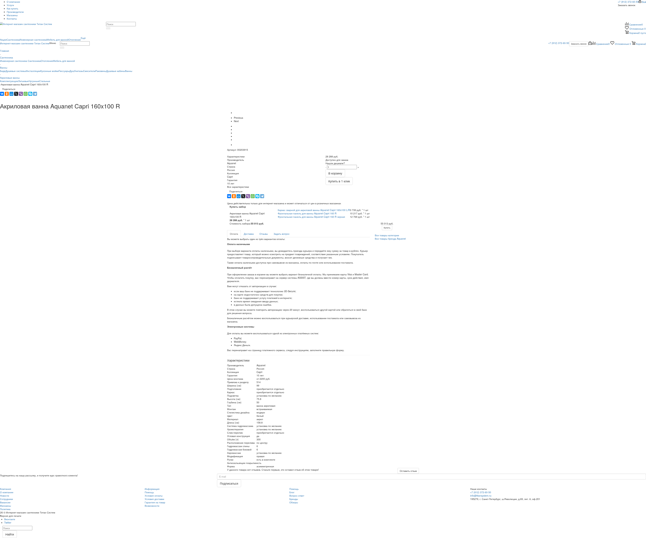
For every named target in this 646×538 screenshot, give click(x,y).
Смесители (89, 71)
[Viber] (21, 94)
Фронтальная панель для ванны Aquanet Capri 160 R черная (311, 216)
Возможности (152, 505)
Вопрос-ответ (296, 495)
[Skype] (30, 94)
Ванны (128, 71)
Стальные (44, 81)
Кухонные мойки (49, 71)
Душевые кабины (115, 71)
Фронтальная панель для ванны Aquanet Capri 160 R (307, 213)
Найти (9, 534)
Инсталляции (33, 71)
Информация (152, 489)
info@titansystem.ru (480, 495)
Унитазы (78, 71)
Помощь (149, 492)
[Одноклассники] (7, 94)
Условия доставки (154, 499)
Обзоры (293, 502)
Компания (5, 489)
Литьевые (23, 81)
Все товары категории (387, 235)
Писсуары (64, 71)
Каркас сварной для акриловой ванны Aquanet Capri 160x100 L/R (314, 210)
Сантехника (34, 60)
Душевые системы (16, 71)
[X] (16, 94)
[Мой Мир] (11, 94)
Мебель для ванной (64, 60)
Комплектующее (9, 81)
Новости (4, 495)
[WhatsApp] (26, 94)
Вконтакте (9, 519)
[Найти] (108, 28)
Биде (3, 71)
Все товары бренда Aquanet (390, 238)
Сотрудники (6, 499)
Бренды (293, 499)
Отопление (47, 60)
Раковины (100, 71)
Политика (5, 509)
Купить (387, 227)
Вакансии (5, 502)
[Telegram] (35, 94)
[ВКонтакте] (2, 94)
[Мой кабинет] (590, 43)
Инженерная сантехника (13, 60)
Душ (71, 71)
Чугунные (34, 81)
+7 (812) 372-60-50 (628, 1)
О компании (6, 492)
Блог (291, 492)
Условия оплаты (154, 495)
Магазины (5, 505)
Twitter (7, 522)
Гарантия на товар (155, 502)
